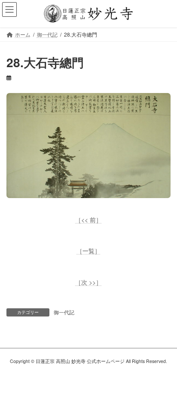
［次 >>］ (88, 282)
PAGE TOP (164, 374)
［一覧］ (88, 250)
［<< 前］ (88, 219)
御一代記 (64, 312)
